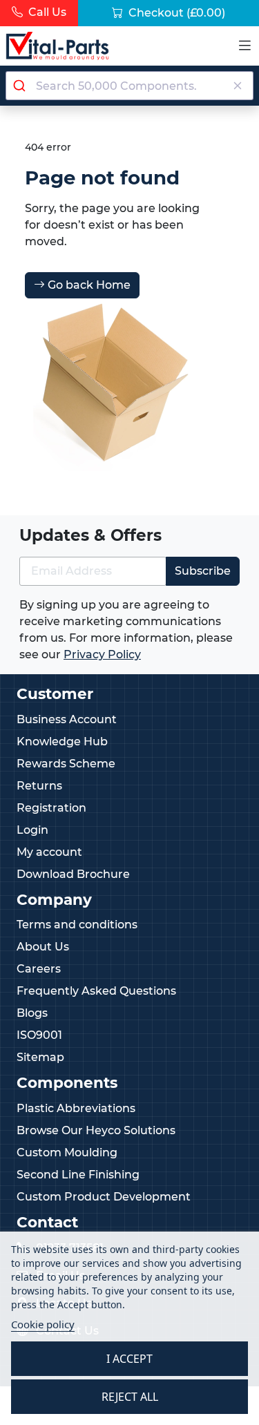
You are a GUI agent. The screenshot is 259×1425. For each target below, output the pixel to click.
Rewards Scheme (66, 763)
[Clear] (237, 85)
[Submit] (21, 85)
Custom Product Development (104, 1196)
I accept (129, 1358)
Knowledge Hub (62, 741)
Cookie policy (43, 1324)
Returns (39, 785)
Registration (51, 807)
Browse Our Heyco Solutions (96, 1130)
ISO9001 (39, 1035)
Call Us (46, 12)
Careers (39, 968)
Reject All (130, 1396)
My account (49, 852)
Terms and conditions (77, 924)
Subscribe (203, 570)
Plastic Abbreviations (76, 1108)
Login (32, 829)
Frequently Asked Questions (96, 990)
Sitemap (40, 1057)
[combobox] (129, 85)
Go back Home (88, 284)
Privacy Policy (102, 654)
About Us (43, 946)
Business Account (67, 719)
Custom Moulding (67, 1152)
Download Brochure (73, 874)
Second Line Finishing (78, 1174)
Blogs (32, 1013)
